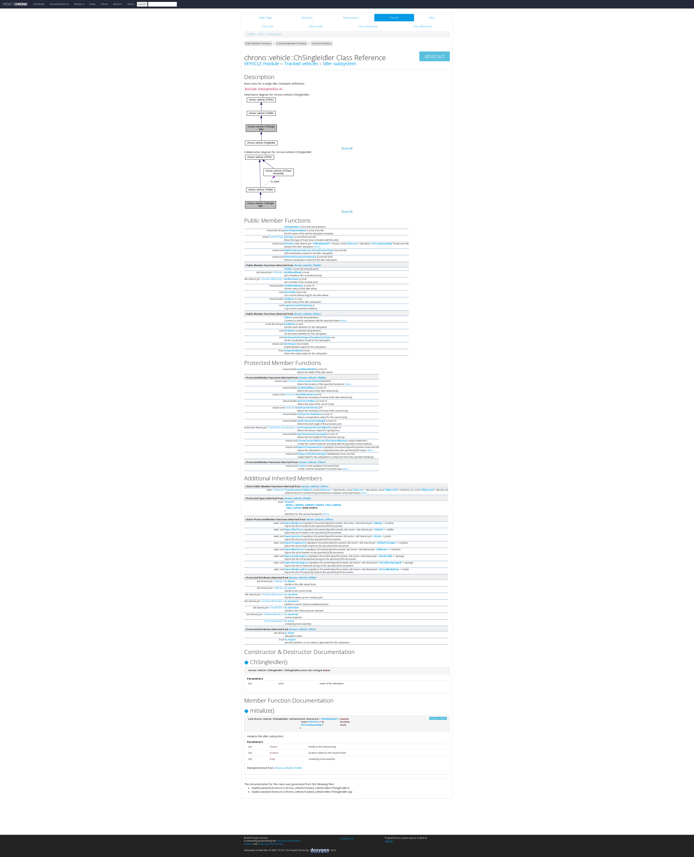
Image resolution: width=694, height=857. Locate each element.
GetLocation (304, 381)
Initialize (289, 243)
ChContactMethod (336, 440)
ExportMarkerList (295, 549)
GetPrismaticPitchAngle (311, 420)
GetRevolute (291, 279)
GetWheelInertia (307, 394)
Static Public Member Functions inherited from (287, 486)
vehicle (261, 34)
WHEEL (289, 505)
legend (347, 148)
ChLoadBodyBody (389, 569)
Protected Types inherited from (278, 498)
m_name (289, 632)
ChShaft (378, 529)
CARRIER (299, 505)
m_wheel (290, 581)
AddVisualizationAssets (297, 250)
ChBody (278, 272)
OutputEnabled (293, 350)
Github (389, 841)
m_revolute (291, 594)
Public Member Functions (258, 43)
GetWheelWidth (306, 369)
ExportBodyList (293, 523)
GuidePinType (276, 236)
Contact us (347, 838)
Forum (104, 4)
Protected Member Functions (291, 43)
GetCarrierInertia (307, 407)
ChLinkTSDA (385, 556)
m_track (289, 621)
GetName (289, 324)
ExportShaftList (294, 529)
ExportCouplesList (295, 542)
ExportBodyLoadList (296, 569)
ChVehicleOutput (317, 453)
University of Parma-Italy (270, 843)
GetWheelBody (292, 272)
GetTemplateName (295, 230)
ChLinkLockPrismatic (272, 601)
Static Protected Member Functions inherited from (289, 519)
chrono (251, 34)
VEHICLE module (261, 63)
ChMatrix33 (278, 489)
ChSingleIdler (274, 34)
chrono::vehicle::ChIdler (307, 265)
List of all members (321, 43)
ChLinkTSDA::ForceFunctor (281, 427)
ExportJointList (293, 536)
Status (130, 4)
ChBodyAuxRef (321, 243)
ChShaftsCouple (386, 542)
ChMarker (382, 549)
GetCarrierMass (306, 400)
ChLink (377, 536)
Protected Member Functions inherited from (286, 377)
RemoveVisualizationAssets (300, 256)
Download (38, 4)
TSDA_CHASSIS (293, 507)
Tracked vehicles (301, 63)
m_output (290, 639)
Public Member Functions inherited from (283, 265)
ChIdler (288, 268)
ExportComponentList (310, 447)
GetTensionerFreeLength (312, 434)
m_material (291, 614)
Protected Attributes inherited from (281, 577)
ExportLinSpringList (296, 556)
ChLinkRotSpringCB (390, 562)
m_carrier (290, 587)
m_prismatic (292, 601)
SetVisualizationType (296, 337)
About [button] (116, 4)
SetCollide (290, 292)
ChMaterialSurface (273, 614)
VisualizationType (323, 250)
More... (318, 246)
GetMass (289, 298)
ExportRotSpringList (296, 562)
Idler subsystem (339, 63)
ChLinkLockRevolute (272, 279)
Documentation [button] (58, 4)
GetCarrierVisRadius (309, 414)
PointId (317, 381)
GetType (289, 236)
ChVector (352, 243)
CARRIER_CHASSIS (314, 505)
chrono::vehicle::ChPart (307, 313)
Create (301, 465)
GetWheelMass (306, 387)
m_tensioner (292, 607)
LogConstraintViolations (298, 305)
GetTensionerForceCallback (313, 427)
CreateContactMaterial (311, 440)
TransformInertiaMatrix (299, 489)
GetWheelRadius (293, 285)
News (92, 4)
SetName (289, 330)
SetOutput (290, 343)
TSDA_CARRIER (333, 505)
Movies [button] (78, 4)
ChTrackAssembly (381, 243)
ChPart (288, 317)
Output (301, 453)
